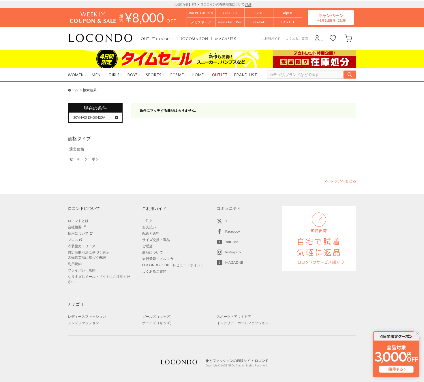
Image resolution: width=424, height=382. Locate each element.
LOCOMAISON (194, 38)
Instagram (233, 252)
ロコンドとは (78, 220)
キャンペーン (331, 17)
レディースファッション (87, 316)
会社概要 (75, 227)
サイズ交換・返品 (156, 239)
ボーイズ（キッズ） (157, 323)
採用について (78, 233)
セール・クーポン (84, 159)
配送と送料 (151, 233)
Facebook (232, 231)
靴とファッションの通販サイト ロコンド (100, 38)
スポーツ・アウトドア (234, 316)
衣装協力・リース (81, 246)
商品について (152, 252)
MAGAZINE (234, 262)
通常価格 (76, 149)
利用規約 (75, 264)
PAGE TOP (340, 181)
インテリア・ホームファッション (243, 323)
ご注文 (147, 220)
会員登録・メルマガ (157, 258)
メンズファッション (83, 323)
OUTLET (157, 38)
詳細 (248, 4)
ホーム (73, 90)
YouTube (232, 242)
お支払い (149, 227)
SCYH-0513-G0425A (89, 117)
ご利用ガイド (270, 38)
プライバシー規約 (81, 270)
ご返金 (147, 246)
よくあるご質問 (297, 38)
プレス (73, 239)
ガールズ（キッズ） (157, 316)
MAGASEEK (225, 38)
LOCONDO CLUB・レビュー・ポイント (173, 265)
